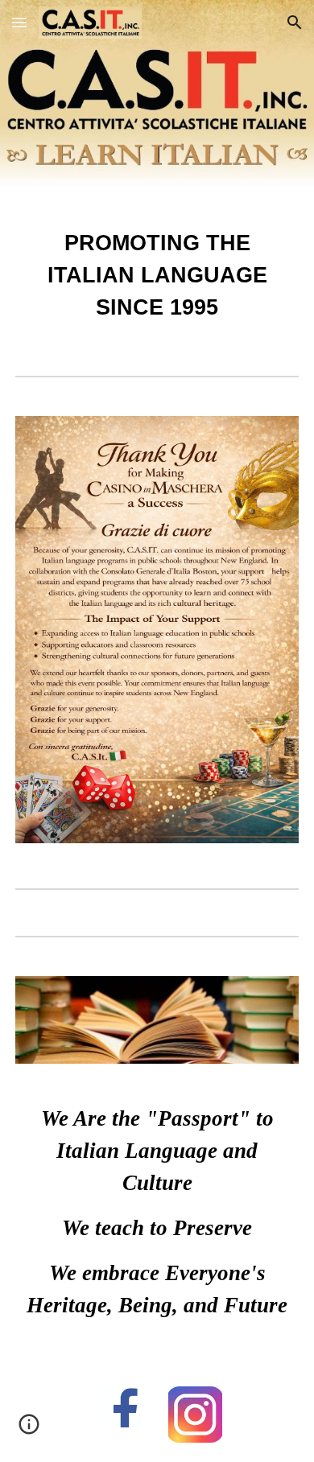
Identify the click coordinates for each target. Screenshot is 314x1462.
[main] (157, 275)
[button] (19, 22)
